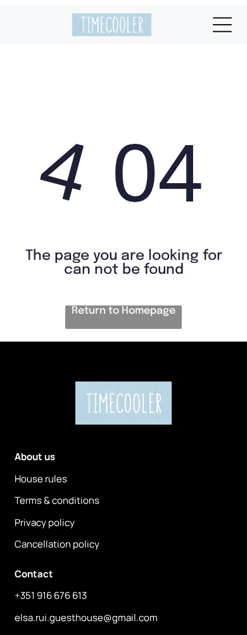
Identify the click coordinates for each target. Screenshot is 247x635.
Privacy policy (45, 522)
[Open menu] (222, 24)
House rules (41, 478)
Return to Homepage (123, 310)
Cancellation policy (57, 544)
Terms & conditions (57, 500)
